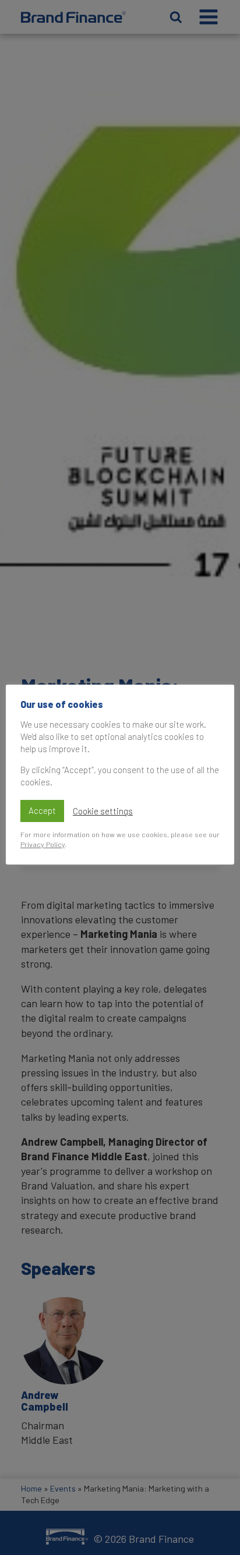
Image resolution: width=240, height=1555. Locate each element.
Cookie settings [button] (103, 811)
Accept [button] (42, 810)
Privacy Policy (42, 844)
